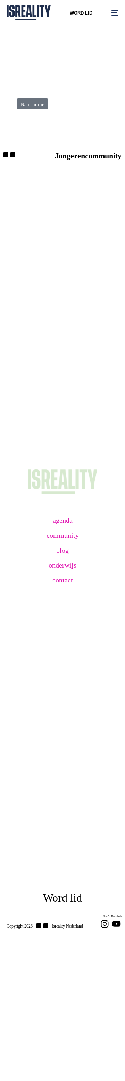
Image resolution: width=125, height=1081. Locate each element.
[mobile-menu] (110, 12)
